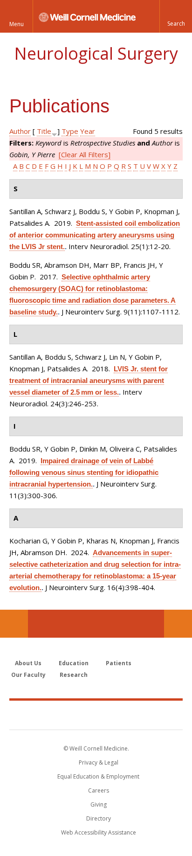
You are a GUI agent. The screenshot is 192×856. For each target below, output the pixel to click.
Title (44, 131)
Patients (118, 663)
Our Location (14, 624)
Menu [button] (16, 24)
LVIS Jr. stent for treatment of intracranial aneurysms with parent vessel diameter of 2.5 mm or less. (88, 380)
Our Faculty (28, 675)
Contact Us (178, 624)
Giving (98, 804)
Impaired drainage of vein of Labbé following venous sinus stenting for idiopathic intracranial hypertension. (83, 472)
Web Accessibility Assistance (98, 832)
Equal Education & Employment (98, 776)
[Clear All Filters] (84, 154)
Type (70, 131)
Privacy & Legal (98, 762)
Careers (98, 790)
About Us (28, 663)
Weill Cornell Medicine (96, 714)
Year (87, 131)
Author (20, 131)
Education (74, 663)
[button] (175, 16)
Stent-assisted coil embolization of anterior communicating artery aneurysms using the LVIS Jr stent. (94, 235)
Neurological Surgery (96, 53)
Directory (98, 818)
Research (74, 675)
